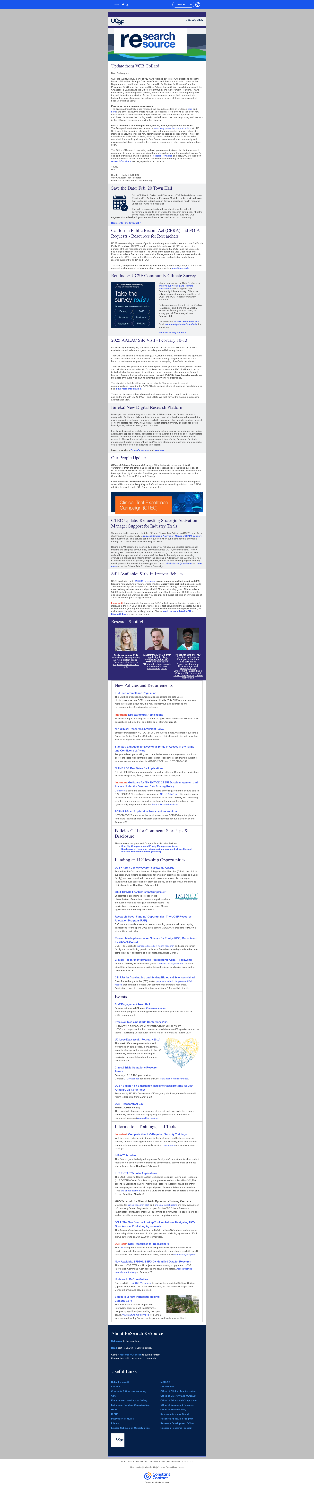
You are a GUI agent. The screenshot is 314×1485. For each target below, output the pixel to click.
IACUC (114, 1414)
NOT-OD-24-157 (168, 794)
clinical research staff (138, 1205)
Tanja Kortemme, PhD (126, 655)
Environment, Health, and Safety (129, 1400)
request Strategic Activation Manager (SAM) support (172, 536)
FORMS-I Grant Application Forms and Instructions (146, 811)
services (159, 450)
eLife (164, 668)
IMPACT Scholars (126, 1155)
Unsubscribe (136, 1467)
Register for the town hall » (126, 223)
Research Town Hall (162, 155)
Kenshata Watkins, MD (188, 654)
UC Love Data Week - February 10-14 (137, 1039)
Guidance (120, 790)
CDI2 (122, 1247)
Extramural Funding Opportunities (130, 1405)
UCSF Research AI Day (129, 1104)
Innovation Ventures (122, 1418)
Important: (121, 1134)
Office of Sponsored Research (177, 1405)
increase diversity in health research (155, 946)
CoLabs (115, 1386)
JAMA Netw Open (192, 676)
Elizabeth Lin (118, 614)
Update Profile (149, 1467)
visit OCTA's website (141, 1283)
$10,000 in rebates (145, 581)
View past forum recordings (174, 1078)
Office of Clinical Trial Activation (178, 1391)
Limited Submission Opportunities (130, 1428)
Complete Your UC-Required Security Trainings (157, 1134)
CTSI (113, 1395)
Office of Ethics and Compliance (178, 1400)
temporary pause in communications (172, 128)
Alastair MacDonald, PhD (157, 654)
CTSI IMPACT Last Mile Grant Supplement (140, 892)
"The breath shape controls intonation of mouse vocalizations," (157, 666)
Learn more (169, 1145)
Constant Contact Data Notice (170, 1467)
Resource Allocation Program (176, 1418)
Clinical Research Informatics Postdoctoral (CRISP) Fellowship (153, 959)
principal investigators (166, 1205)
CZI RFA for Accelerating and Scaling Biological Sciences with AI (155, 977)
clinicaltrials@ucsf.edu (179, 563)
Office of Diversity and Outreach (178, 1395)
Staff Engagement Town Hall (132, 1004)
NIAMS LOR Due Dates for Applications (139, 768)
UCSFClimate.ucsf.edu (186, 321)
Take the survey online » (172, 332)
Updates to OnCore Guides (131, 1279)
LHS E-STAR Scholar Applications (136, 1173)
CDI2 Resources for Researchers (148, 1244)
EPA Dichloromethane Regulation (135, 693)
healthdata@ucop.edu (184, 1254)
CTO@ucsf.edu (131, 1078)
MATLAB (165, 1382)
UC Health (121, 1244)
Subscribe (116, 1341)
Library (115, 1423)
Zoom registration (156, 1008)
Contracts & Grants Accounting (128, 1391)
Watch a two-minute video (135, 1314)
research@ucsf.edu (121, 161)
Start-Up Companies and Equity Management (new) (149, 846)
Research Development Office (177, 1423)
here (190, 109)
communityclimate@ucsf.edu (181, 324)
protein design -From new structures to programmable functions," (126, 662)
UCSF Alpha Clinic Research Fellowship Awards (144, 867)
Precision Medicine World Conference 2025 (141, 1022)
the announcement (130, 1190)
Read (114, 1347)
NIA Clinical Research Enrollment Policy (139, 729)
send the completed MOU (177, 611)
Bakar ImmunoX (120, 1382)
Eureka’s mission (140, 450)
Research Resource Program (176, 1428)
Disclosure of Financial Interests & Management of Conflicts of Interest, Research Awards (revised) (156, 850)
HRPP (114, 1409)
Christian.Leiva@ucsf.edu (170, 963)
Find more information (128, 388)
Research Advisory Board (174, 1414)
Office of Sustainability (173, 1409)
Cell (126, 666)
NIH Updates (167, 1386)
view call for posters (147, 1118)
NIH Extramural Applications (145, 714)
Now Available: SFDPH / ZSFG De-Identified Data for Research (153, 1261)
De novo (117, 660)
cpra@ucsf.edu (180, 268)
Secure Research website (165, 804)
